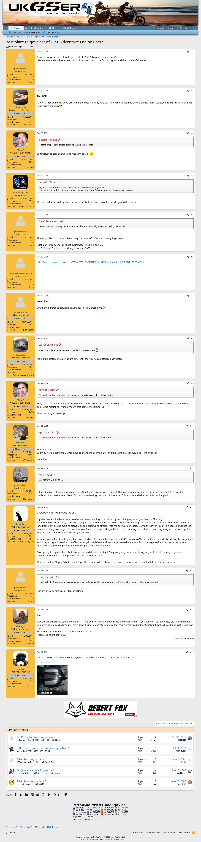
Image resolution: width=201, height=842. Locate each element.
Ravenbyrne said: (49, 221)
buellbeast (21, 773)
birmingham (28, 329)
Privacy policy (169, 832)
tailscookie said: (48, 344)
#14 (192, 609)
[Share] (188, 52)
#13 (192, 570)
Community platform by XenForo (100, 837)
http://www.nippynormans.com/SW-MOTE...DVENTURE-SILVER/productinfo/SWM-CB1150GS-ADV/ (90, 262)
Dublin (31, 82)
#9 (192, 383)
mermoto (21, 784)
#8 (192, 338)
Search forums (53, 32)
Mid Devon (29, 124)
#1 (192, 51)
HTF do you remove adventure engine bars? (43, 748)
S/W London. (28, 460)
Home (187, 832)
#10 (192, 426)
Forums (18, 27)
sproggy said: (47, 390)
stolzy (19, 751)
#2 (192, 90)
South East (49, 762)
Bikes (55, 27)
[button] (45, 28)
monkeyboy (181, 750)
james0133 (13, 46)
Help (180, 832)
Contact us (138, 832)
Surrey (31, 686)
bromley (30, 643)
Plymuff (30, 167)
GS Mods (43, 784)
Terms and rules (153, 832)
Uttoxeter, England (26, 541)
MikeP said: (45, 475)
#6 (192, 256)
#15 (192, 652)
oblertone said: (48, 139)
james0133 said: (48, 182)
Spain (31, 287)
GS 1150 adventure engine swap (36, 737)
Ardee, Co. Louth (26, 206)
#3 (192, 133)
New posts (17, 32)
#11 (192, 468)
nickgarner (21, 740)
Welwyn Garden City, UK (23, 375)
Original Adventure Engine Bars (35, 770)
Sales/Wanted (36, 27)
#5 (192, 214)
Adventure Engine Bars (30, 759)
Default (12, 832)
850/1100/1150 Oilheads (51, 740)
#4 (192, 175)
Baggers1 (182, 740)
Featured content (32, 32)
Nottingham (28, 499)
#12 (192, 507)
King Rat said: (47, 577)
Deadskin (182, 784)
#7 (192, 295)
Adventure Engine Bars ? (31, 781)
